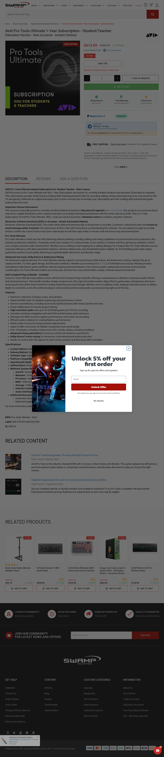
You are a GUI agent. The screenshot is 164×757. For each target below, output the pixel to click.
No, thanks (99, 400)
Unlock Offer (98, 387)
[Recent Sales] (5, 740)
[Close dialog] (128, 348)
